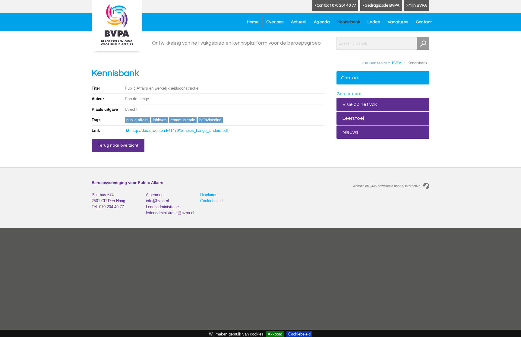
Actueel (298, 22)
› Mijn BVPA (416, 5)
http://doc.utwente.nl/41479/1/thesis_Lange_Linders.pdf (179, 130)
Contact (424, 22)
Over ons (274, 22)
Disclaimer (209, 194)
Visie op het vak (360, 104)
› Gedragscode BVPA (381, 5)
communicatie (183, 120)
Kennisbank (348, 22)
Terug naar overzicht (118, 145)
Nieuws (350, 132)
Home (253, 22)
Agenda (322, 22)
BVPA (396, 63)
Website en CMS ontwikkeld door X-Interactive (386, 186)
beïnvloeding (210, 120)
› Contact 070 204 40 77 (335, 5)
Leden (374, 22)
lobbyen (159, 120)
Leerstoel (353, 118)
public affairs (137, 120)
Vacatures (398, 22)
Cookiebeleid (211, 201)
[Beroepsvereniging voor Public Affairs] (117, 25)
